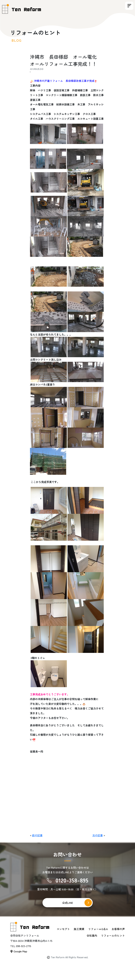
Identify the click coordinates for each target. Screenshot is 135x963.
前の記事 (37, 835)
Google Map (20, 951)
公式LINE (67, 903)
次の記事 (97, 835)
